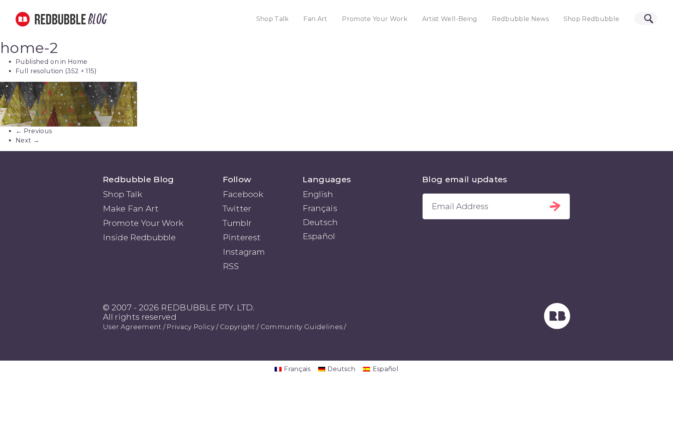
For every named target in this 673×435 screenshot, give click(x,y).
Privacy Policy (190, 327)
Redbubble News (520, 19)
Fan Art (315, 19)
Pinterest (242, 237)
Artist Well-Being (449, 19)
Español (319, 236)
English (318, 194)
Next (27, 140)
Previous (34, 131)
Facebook (243, 194)
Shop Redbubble (592, 19)
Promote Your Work (374, 19)
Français (320, 208)
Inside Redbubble (139, 237)
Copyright (237, 327)
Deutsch (320, 222)
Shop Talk (272, 19)
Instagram (244, 252)
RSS (231, 266)
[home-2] (336, 104)
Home (77, 61)
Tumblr (237, 223)
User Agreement (132, 327)
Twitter (237, 208)
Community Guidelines (301, 327)
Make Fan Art (131, 208)
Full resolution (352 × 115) (56, 71)
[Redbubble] (557, 326)
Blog (96, 19)
